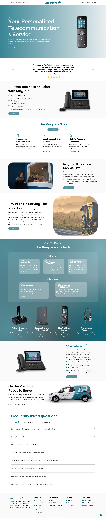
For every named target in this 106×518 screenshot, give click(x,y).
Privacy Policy (56, 516)
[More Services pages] (27, 2)
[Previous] (13, 69)
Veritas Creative (64, 516)
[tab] (16, 422)
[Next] (93, 69)
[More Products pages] (84, 2)
